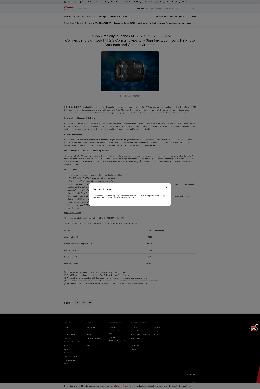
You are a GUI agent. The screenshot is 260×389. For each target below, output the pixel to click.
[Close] (166, 187)
